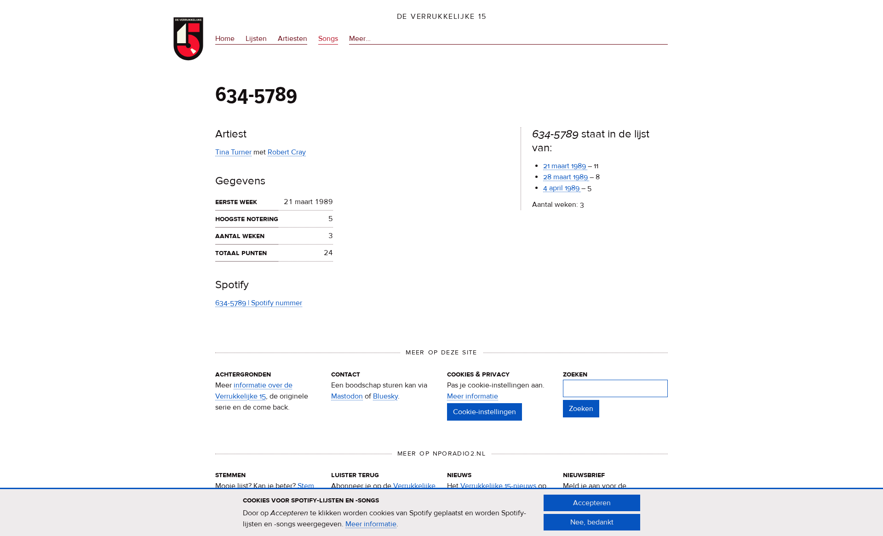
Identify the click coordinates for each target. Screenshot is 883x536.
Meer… (360, 39)
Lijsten (256, 38)
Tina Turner (233, 152)
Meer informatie (472, 396)
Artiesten (292, 38)
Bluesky (385, 396)
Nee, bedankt (592, 522)
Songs (328, 38)
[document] (441, 512)
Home (225, 38)
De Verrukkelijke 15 (442, 16)
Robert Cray (287, 152)
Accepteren (592, 502)
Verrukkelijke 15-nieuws (498, 485)
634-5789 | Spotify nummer (258, 303)
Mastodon (347, 396)
